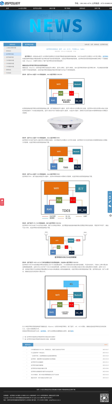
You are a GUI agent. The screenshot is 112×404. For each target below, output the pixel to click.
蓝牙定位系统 (37, 8)
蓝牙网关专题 (10, 54)
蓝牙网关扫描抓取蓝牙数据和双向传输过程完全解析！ (41, 337)
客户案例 (67, 8)
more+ (106, 344)
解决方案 (52, 8)
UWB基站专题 (10, 60)
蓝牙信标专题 (10, 57)
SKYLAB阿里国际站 (42, 395)
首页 (7, 8)
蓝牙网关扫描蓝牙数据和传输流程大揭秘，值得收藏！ (41, 339)
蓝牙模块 (12, 395)
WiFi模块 (17, 395)
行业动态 (8, 73)
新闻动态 (82, 8)
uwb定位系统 (22, 8)
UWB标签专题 (10, 63)
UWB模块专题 (10, 66)
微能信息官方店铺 (54, 395)
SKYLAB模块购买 (31, 395)
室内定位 (8, 51)
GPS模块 (23, 395)
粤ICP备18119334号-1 (46, 397)
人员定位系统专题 (11, 47)
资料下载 (97, 8)
